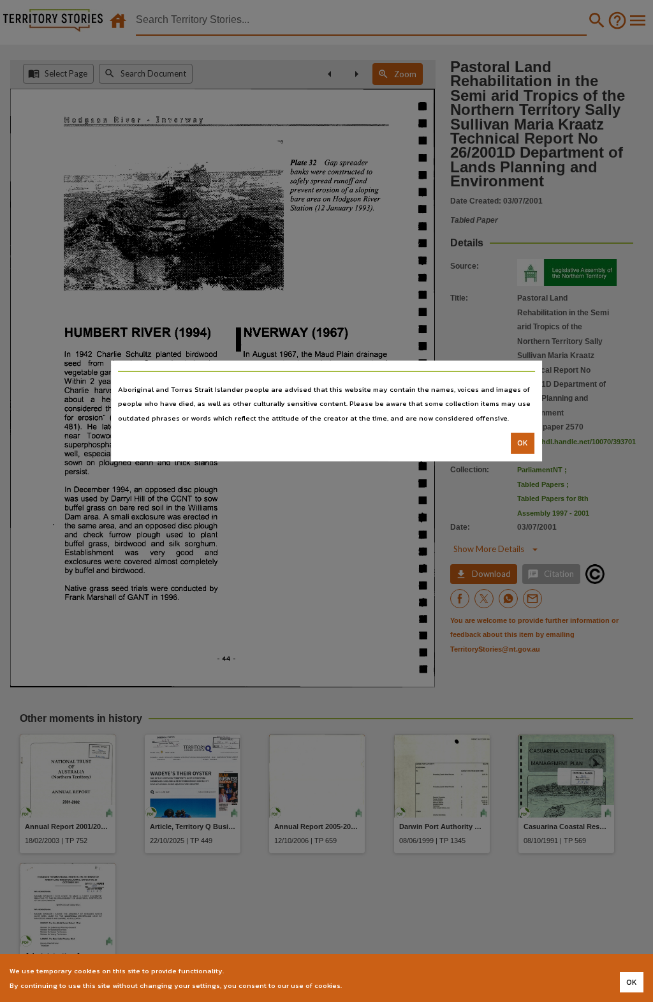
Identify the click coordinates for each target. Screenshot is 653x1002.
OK (522, 443)
